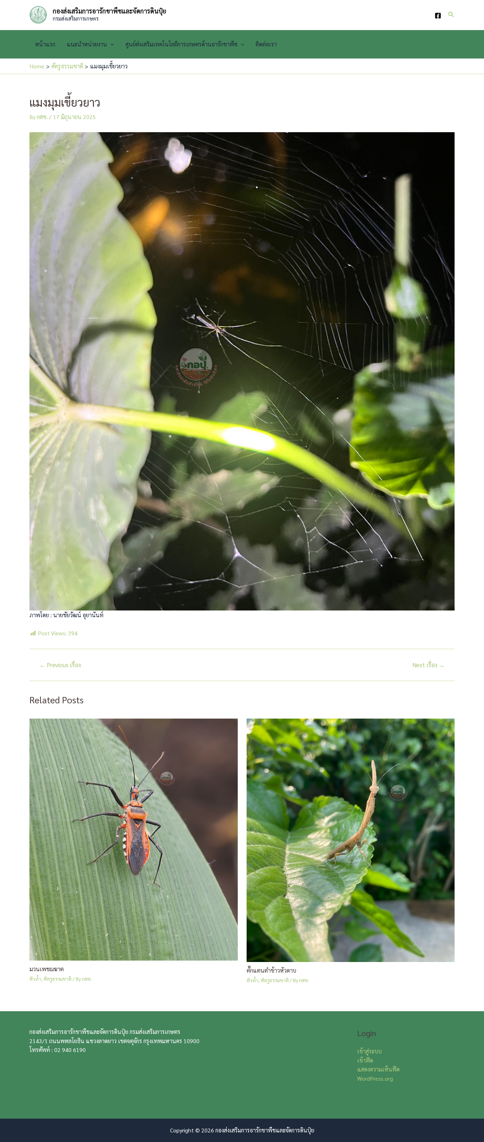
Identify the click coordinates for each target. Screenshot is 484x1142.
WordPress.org (375, 1078)
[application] (110, 44)
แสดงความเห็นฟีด (378, 1069)
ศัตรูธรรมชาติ (58, 978)
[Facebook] (438, 15)
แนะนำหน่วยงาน (87, 44)
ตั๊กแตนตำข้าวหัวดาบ (271, 970)
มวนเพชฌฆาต (46, 969)
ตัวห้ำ (35, 978)
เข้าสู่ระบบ (369, 1051)
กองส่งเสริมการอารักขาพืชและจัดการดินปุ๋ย (109, 11)
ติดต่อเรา (266, 44)
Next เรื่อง (428, 665)
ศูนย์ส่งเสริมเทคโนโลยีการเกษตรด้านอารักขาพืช (181, 44)
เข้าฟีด (365, 1060)
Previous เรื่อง (60, 665)
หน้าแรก (45, 44)
